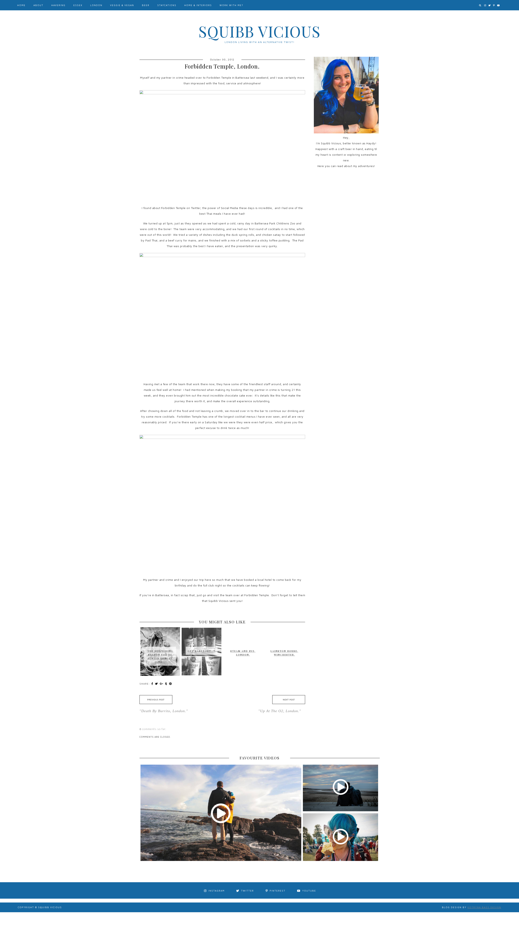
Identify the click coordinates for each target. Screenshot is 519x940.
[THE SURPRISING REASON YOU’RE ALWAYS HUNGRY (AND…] (160, 636)
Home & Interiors (198, 5)
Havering (58, 5)
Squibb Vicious (259, 31)
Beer (145, 5)
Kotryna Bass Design (484, 907)
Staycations (166, 5)
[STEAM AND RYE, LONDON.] (243, 633)
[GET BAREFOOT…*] (201, 631)
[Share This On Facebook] (152, 683)
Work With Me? (231, 5)
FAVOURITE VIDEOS (260, 758)
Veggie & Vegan (122, 5)
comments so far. (154, 729)
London (96, 5)
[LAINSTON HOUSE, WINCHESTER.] (284, 633)
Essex (77, 5)
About (38, 5)
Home (21, 5)
